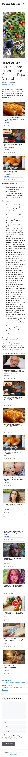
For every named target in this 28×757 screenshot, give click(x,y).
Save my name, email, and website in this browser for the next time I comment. (13, 737)
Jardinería (7, 680)
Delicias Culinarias (11, 4)
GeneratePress (14, 754)
